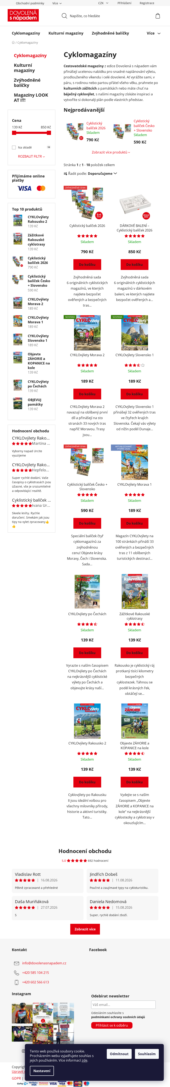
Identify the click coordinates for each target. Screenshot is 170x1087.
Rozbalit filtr (30, 156)
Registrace (147, 3)
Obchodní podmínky (30, 3)
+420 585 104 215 (35, 972)
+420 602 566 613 (35, 982)
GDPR (16, 1078)
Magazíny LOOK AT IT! (31, 97)
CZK (101, 3)
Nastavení (41, 1071)
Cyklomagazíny (30, 55)
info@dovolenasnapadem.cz (44, 963)
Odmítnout (119, 1054)
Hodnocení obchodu (85, 851)
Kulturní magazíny (24, 67)
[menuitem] (26, 33)
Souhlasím (147, 1054)
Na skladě (34, 147)
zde (84, 1060)
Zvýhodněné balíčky (27, 82)
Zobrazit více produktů (109, 152)
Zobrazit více (85, 929)
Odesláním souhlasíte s (118, 1015)
